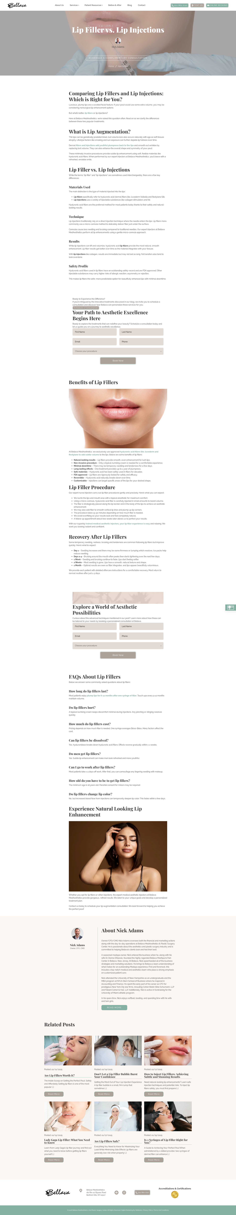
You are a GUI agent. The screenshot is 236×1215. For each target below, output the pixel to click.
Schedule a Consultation (86, 308)
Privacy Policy (148, 1210)
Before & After (114, 5)
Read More (114, 1007)
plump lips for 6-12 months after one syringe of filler (112, 695)
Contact (141, 5)
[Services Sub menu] (78, 5)
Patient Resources (93, 5)
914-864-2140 (143, 1192)
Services (74, 5)
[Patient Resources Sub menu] (102, 5)
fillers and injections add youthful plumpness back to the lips (105, 145)
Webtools (138, 1210)
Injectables (123, 66)
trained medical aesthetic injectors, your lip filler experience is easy (118, 524)
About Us (59, 5)
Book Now (118, 360)
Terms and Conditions (161, 1210)
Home (111, 66)
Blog (129, 5)
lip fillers (89, 113)
